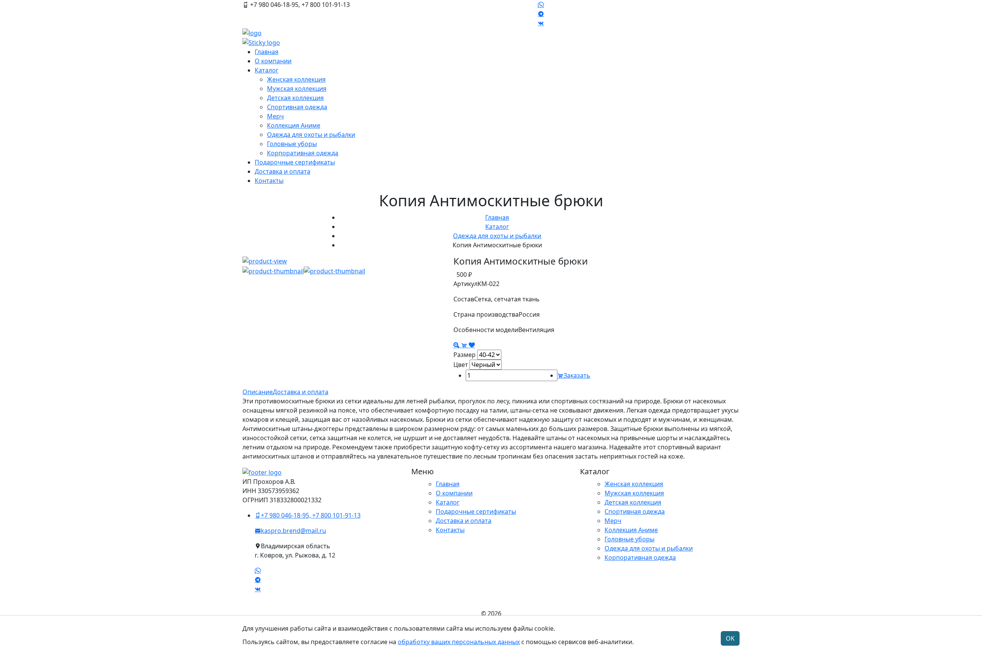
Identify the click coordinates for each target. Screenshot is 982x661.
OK (730, 638)
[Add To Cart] (465, 345)
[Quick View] (457, 345)
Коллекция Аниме (293, 125)
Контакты (269, 180)
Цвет (460, 364)
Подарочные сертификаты (295, 162)
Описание (257, 392)
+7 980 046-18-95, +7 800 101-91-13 (311, 515)
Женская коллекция (296, 79)
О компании (273, 61)
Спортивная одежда (297, 107)
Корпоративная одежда (302, 153)
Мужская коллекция (296, 88)
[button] (273, 271)
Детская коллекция (295, 98)
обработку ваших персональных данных (459, 642)
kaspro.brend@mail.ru (293, 530)
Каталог (266, 70)
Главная (266, 52)
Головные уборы (292, 144)
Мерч (275, 116)
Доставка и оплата (282, 171)
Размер (464, 354)
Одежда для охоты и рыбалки (311, 134)
